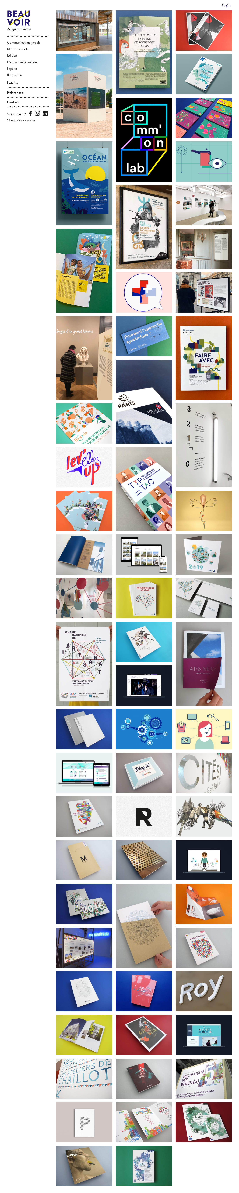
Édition (12, 55)
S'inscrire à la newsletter (21, 120)
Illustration (14, 75)
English (226, 5)
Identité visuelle (18, 49)
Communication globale (24, 42)
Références (15, 92)
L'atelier (12, 83)
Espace (12, 68)
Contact (13, 102)
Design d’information (22, 62)
